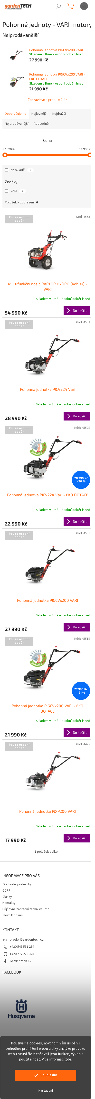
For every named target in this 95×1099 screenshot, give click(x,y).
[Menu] (84, 6)
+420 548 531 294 (22, 946)
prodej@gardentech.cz (27, 939)
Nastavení (45, 1090)
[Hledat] (58, 6)
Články (7, 896)
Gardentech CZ (21, 961)
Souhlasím (48, 1075)
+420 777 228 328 (22, 954)
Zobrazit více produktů (45, 99)
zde (68, 1059)
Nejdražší (59, 113)
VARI (17, 191)
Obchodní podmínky (17, 884)
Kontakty (9, 902)
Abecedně (41, 123)
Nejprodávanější (16, 123)
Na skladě (21, 170)
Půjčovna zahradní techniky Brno (25, 909)
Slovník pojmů (12, 915)
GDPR (6, 890)
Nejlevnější (39, 113)
